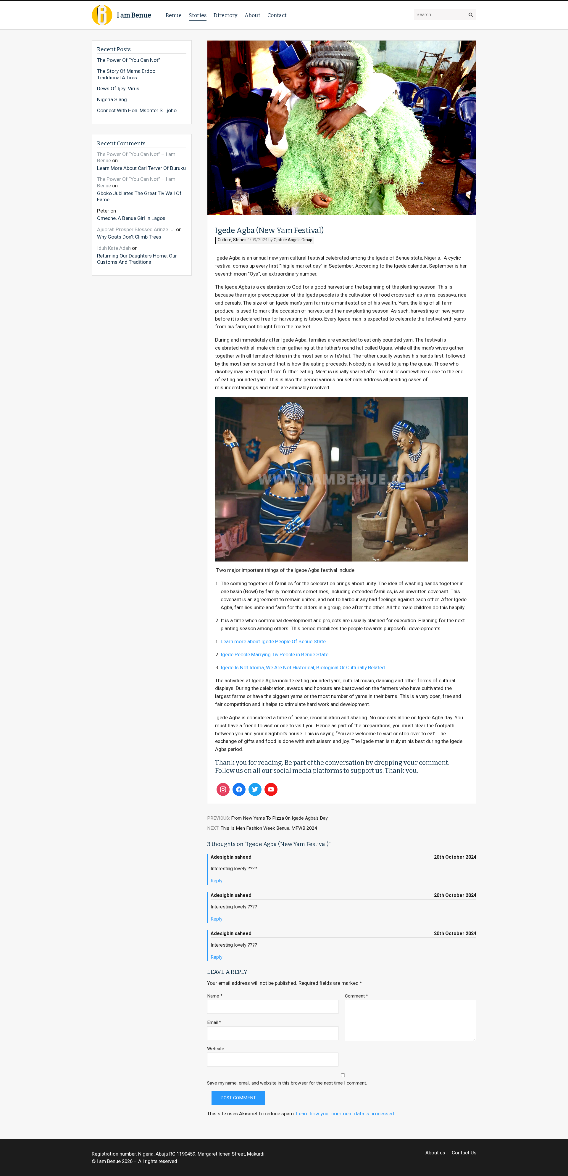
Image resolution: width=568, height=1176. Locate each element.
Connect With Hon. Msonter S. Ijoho (137, 110)
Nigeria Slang (112, 99)
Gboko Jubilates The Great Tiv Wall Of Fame (139, 196)
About (252, 15)
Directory (226, 15)
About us (435, 1153)
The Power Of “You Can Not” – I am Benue (136, 158)
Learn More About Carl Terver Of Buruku (141, 168)
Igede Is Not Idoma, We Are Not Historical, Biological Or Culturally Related (303, 667)
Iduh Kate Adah (114, 248)
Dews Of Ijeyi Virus (118, 89)
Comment (356, 996)
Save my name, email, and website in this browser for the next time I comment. (287, 1083)
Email (214, 1022)
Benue (174, 15)
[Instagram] (223, 789)
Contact (277, 15)
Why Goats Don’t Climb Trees (129, 236)
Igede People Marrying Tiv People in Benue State (274, 654)
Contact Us (464, 1153)
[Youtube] (271, 789)
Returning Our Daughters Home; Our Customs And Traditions (137, 259)
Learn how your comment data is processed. (345, 1113)
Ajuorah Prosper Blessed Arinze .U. (136, 229)
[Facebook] (239, 789)
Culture (224, 240)
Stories (197, 15)
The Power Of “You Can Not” (128, 60)
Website (215, 1048)
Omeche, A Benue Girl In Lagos (131, 218)
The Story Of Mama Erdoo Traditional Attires (126, 74)
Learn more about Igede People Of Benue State (273, 641)
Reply (216, 880)
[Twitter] (255, 789)
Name (214, 996)
